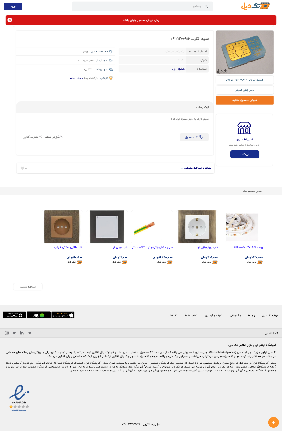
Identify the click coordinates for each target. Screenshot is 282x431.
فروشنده (245, 154)
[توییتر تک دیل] (14, 333)
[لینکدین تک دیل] (22, 333)
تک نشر (172, 315)
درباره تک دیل (270, 315)
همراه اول (178, 68)
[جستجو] (206, 7)
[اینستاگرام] (7, 333)
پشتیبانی (235, 315)
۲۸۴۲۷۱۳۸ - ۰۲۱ (131, 424)
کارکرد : (202, 60)
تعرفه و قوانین (213, 315)
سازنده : (202, 68)
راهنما (251, 315)
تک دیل (251, 262)
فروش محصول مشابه (244, 100)
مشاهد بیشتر (28, 286)
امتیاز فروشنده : (197, 51)
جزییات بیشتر (76, 78)
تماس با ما (191, 315)
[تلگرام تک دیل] (29, 333)
